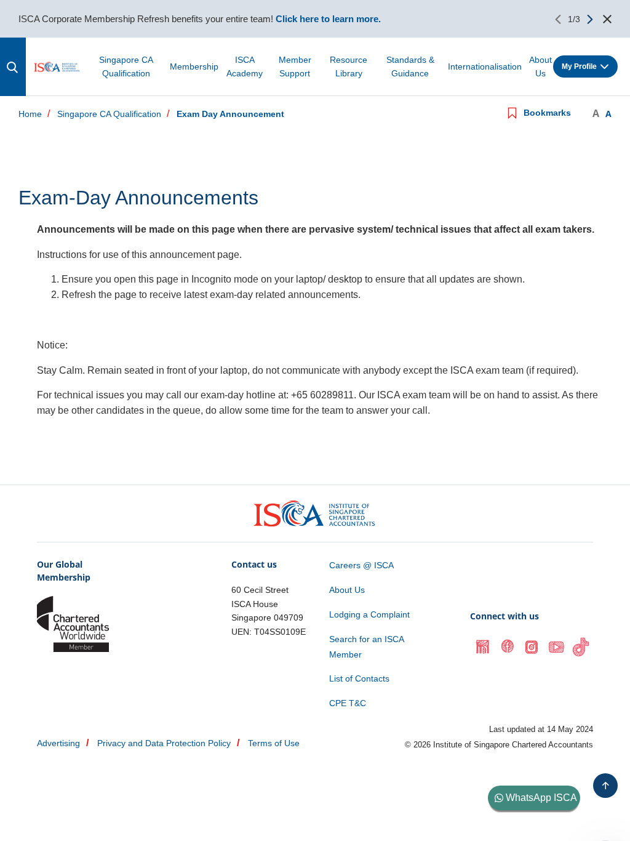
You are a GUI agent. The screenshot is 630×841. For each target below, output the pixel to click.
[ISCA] (57, 66)
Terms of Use (274, 743)
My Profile (579, 66)
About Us (540, 66)
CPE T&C (347, 703)
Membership (194, 66)
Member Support (295, 66)
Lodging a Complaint (369, 614)
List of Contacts (359, 678)
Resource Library (348, 66)
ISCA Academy (244, 66)
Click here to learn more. (328, 19)
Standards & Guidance (410, 66)
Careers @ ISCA (361, 565)
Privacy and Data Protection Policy (164, 743)
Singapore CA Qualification (126, 66)
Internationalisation (485, 66)
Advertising (58, 743)
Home (30, 114)
